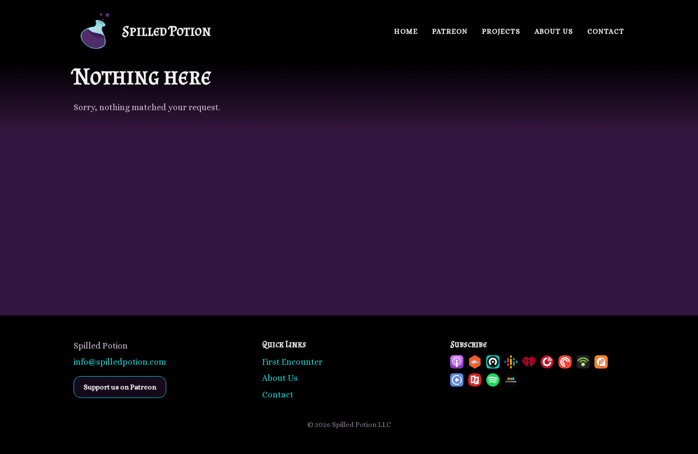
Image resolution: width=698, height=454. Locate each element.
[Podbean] (583, 362)
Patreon (450, 31)
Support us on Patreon (120, 387)
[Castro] (493, 362)
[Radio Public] (474, 380)
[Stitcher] (511, 380)
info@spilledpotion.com (120, 362)
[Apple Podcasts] (456, 362)
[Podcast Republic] (456, 380)
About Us (554, 31)
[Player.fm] (547, 362)
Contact (605, 31)
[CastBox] (474, 362)
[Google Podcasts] (511, 362)
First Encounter (292, 362)
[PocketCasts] (565, 362)
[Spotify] (493, 380)
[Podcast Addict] (601, 362)
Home (406, 31)
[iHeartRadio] (529, 362)
